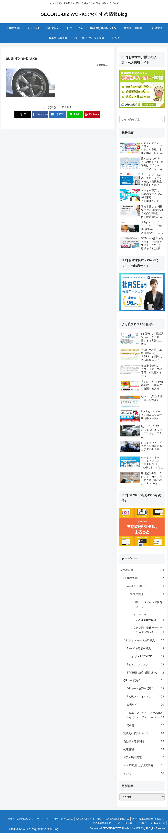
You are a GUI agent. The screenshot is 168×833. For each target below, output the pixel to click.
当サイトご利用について (20, 818)
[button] (161, 119)
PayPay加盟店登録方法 (117, 818)
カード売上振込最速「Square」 (148, 818)
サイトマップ (43, 818)
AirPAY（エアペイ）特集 (88, 818)
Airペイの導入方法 (63, 818)
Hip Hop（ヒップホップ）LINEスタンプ (144, 823)
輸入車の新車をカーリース (106, 823)
